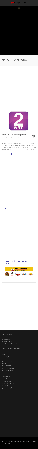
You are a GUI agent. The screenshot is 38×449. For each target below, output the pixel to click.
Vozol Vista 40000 (7, 341)
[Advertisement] (19, 32)
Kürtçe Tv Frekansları (11, 138)
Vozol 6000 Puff (6, 339)
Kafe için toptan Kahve (8, 370)
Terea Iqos (5, 385)
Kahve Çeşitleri (6, 357)
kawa (3, 138)
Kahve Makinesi (6, 359)
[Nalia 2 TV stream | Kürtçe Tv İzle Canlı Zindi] (18, 2)
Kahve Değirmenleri (8, 368)
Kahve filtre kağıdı (7, 361)
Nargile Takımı (6, 379)
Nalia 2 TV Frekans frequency (14, 134)
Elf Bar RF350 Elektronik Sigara (11, 348)
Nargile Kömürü (6, 381)
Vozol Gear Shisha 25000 (9, 344)
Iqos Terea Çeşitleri (7, 388)
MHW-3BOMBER (6, 366)
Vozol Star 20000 (7, 335)
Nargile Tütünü (6, 376)
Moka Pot (4, 363)
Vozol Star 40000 (7, 337)
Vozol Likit (5, 346)
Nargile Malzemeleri (8, 383)
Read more (6, 154)
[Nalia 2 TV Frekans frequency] (19, 121)
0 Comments (21, 138)
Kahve (3, 354)
